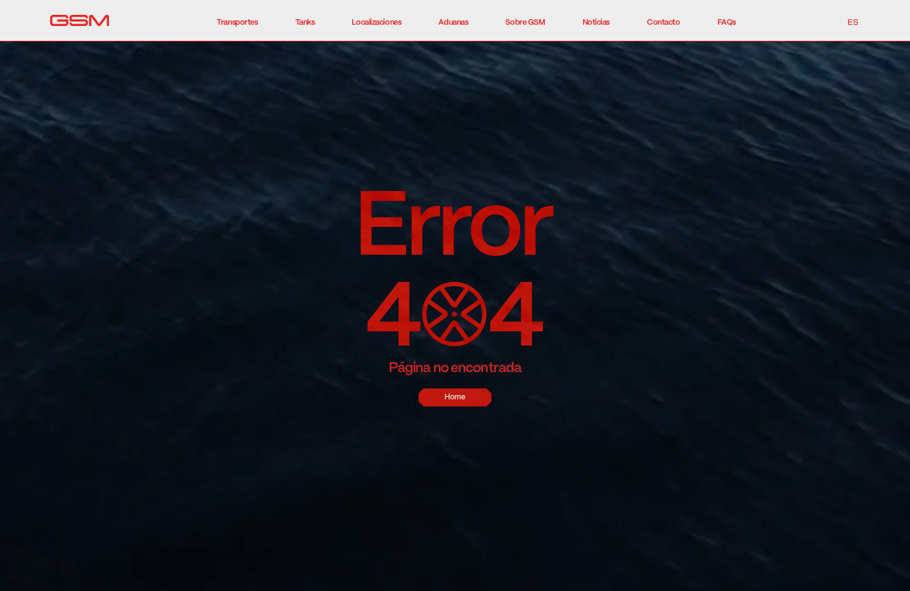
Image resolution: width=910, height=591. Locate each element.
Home (455, 397)
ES (852, 22)
